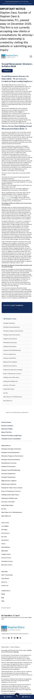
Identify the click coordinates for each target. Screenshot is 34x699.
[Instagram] (14, 638)
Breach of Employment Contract (12, 373)
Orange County (6, 554)
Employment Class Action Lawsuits (12, 369)
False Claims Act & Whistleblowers (12, 397)
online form (7, 197)
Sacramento (5, 540)
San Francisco (5, 533)
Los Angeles (5, 526)
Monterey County (6, 565)
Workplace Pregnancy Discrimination (13, 331)
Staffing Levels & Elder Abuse (11, 377)
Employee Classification (9, 358)
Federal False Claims (8, 389)
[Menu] (31, 56)
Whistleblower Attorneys (10, 342)
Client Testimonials (7, 575)
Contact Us (4, 585)
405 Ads (16, 652)
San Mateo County (7, 561)
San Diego (4, 529)
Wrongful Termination (9, 323)
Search (4, 3)
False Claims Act (7, 400)
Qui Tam (5, 393)
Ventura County (6, 558)
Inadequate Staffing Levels (10, 381)
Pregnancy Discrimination (10, 338)
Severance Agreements (9, 354)
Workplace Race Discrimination (11, 335)
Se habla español (27, 3)
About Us (4, 582)
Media (8, 3)
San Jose (4, 536)
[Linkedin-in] (9, 638)
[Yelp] (20, 638)
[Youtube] (17, 638)
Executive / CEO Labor (9, 385)
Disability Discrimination (9, 346)
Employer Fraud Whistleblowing (10, 470)
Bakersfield (4, 551)
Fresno (3, 544)
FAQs (14, 3)
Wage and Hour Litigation (10, 362)
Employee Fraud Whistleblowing (12, 350)
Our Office (19, 3)
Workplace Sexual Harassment (11, 327)
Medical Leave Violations (10, 366)
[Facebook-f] (12, 638)
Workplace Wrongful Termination (11, 449)
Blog (11, 3)
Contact (9, 697)
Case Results (5, 578)
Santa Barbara (5, 547)
